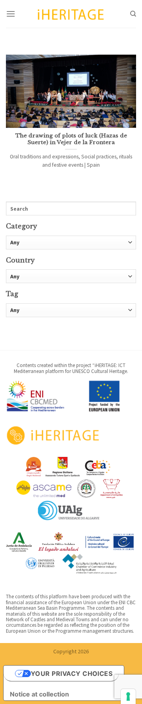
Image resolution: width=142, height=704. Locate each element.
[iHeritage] (71, 13)
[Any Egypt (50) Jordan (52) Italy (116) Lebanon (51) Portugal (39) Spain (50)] (71, 276)
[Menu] (10, 13)
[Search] (133, 13)
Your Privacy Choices (72, 673)
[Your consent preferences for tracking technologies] (128, 696)
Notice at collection (39, 694)
